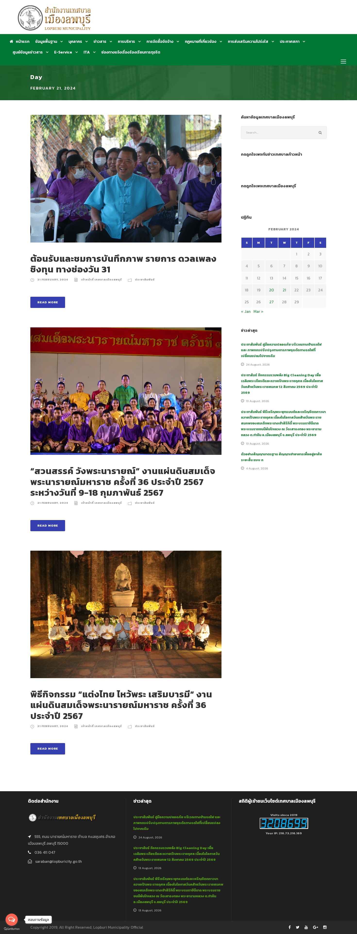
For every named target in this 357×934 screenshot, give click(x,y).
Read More (47, 302)
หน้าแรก (22, 41)
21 (284, 290)
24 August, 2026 (258, 364)
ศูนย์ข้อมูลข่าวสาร (28, 52)
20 (271, 290)
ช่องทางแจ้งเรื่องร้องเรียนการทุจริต (130, 52)
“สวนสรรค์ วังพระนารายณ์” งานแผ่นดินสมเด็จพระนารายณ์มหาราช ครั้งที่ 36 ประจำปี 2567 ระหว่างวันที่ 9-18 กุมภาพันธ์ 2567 (122, 481)
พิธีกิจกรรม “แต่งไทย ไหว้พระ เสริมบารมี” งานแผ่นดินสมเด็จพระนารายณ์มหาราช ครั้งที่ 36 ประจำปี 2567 (121, 705)
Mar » (258, 311)
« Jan (246, 311)
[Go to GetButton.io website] (11, 929)
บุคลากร (75, 41)
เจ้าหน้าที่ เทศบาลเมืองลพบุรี (101, 279)
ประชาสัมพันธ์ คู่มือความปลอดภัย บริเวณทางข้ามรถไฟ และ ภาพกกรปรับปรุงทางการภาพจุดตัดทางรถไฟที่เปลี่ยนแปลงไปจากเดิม (281, 350)
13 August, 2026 (257, 401)
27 (271, 302)
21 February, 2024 (52, 279)
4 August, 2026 (257, 468)
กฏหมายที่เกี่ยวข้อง (200, 41)
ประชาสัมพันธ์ (145, 279)
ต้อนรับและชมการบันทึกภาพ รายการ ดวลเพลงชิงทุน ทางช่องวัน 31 (123, 264)
